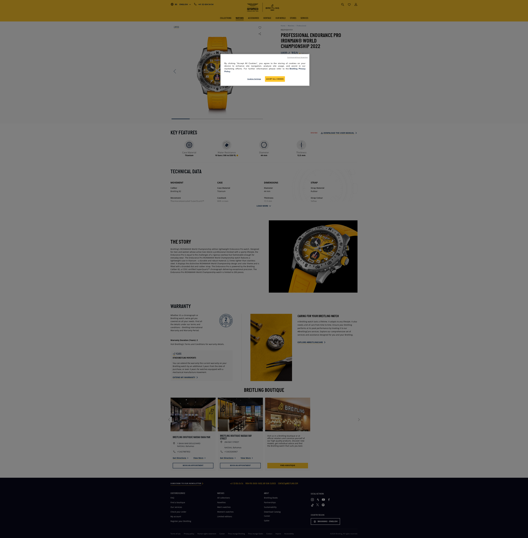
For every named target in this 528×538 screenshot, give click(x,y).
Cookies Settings (254, 79)
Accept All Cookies (275, 79)
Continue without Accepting (297, 57)
